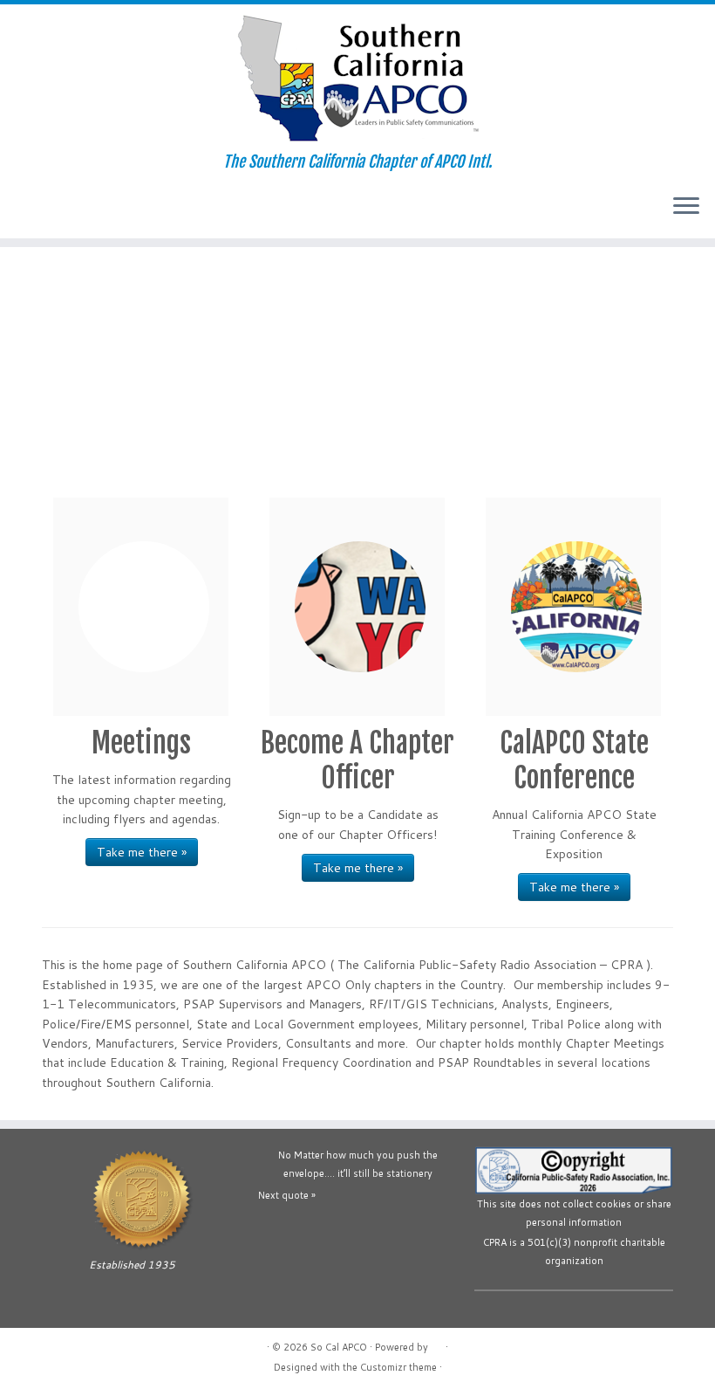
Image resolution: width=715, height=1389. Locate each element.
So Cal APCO (338, 1347)
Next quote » (287, 1195)
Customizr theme (398, 1367)
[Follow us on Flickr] (102, 207)
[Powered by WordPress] (437, 1343)
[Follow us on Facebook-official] (55, 207)
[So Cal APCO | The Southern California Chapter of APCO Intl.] (357, 78)
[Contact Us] (32, 207)
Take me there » (142, 852)
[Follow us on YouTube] (79, 207)
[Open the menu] (686, 207)
